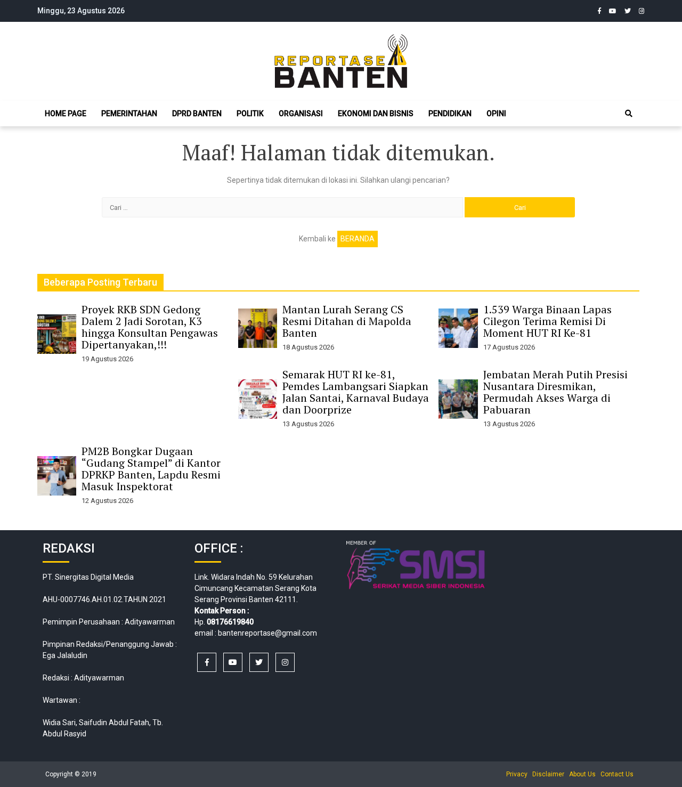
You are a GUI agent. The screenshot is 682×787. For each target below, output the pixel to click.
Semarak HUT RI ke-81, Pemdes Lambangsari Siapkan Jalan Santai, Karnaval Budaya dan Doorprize (355, 392)
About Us (582, 774)
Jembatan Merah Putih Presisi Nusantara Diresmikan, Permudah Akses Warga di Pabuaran (555, 392)
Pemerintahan (129, 113)
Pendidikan (450, 113)
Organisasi (301, 113)
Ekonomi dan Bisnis (375, 113)
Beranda (357, 238)
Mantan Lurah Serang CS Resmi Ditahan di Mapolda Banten (346, 321)
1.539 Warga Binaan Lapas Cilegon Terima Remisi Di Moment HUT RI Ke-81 (547, 321)
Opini (496, 113)
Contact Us (617, 774)
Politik (250, 113)
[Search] (629, 113)
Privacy (516, 774)
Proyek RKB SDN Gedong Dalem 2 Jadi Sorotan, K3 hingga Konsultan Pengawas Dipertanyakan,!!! (150, 327)
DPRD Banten (197, 113)
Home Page (65, 113)
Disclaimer (548, 774)
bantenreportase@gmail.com (267, 633)
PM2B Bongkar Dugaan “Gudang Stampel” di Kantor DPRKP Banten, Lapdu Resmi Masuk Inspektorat (151, 468)
